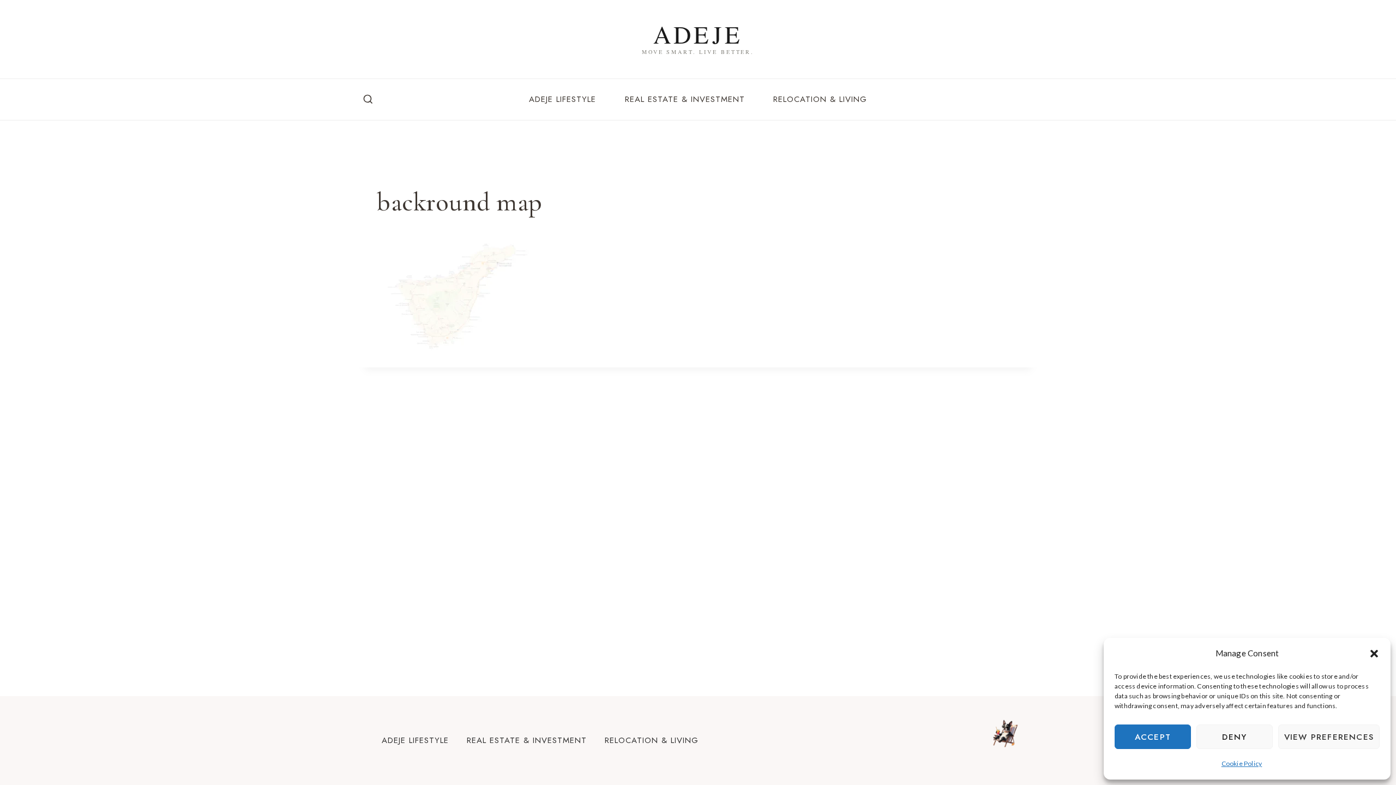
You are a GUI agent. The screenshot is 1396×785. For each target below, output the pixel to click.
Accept (1153, 737)
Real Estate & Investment (685, 99)
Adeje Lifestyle (562, 99)
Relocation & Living (820, 99)
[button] (1374, 653)
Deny (1234, 737)
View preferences (1329, 737)
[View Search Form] (368, 99)
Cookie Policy (1242, 763)
